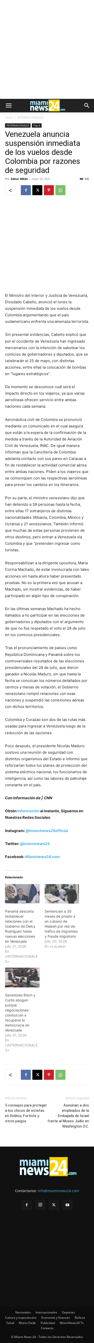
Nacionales (23, 1312)
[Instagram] (40, 1205)
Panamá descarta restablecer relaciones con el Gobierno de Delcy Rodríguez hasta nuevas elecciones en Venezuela (20, 926)
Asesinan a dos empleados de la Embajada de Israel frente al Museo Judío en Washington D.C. (68, 1116)
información (28, 811)
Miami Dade (27, 1323)
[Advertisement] (47, 49)
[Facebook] (26, 190)
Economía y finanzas (55, 1317)
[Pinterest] (49, 190)
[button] (9, 105)
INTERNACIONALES (30, 117)
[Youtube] (67, 1205)
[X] (37, 190)
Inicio (8, 117)
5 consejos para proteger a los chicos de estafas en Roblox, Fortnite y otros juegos (26, 1113)
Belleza (80, 1317)
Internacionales (46, 1312)
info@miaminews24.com (58, 1190)
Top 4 (36, 125)
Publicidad (48, 1323)
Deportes (68, 1312)
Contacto (47, 1328)
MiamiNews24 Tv (72, 1323)
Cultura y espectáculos (21, 1317)
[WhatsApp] (60, 190)
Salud (10, 1323)
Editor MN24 (19, 179)
